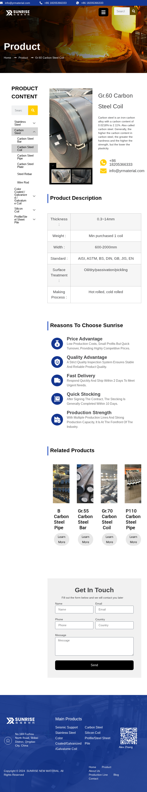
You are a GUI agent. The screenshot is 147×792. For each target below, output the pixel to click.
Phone (59, 619)
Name (58, 603)
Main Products (68, 719)
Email (98, 603)
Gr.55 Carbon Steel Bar (83, 519)
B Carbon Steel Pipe (59, 519)
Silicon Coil (92, 732)
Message (60, 635)
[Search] (133, 11)
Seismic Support (66, 727)
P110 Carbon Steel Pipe (131, 519)
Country (100, 619)
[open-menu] (103, 12)
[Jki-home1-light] (8, 741)
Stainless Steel (65, 732)
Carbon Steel (94, 727)
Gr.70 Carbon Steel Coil (107, 519)
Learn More (61, 539)
